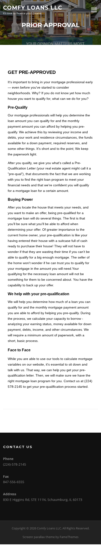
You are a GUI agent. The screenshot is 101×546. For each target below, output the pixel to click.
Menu (94, 10)
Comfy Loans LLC (32, 7)
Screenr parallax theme (39, 537)
